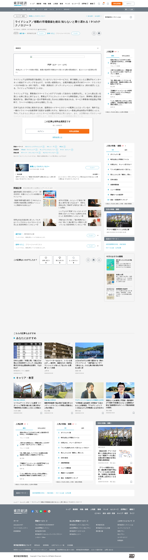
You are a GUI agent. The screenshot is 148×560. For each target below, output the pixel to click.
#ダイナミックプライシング (33, 146)
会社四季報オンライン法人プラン (80, 528)
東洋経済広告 (100, 525)
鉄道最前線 (17, 531)
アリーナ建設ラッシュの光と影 (118, 229)
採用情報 (46, 545)
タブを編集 (130, 9)
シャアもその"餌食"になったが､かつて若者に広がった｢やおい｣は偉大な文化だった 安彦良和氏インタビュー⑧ (73, 213)
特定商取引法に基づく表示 (65, 550)
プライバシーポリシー (40, 550)
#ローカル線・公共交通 (113, 248)
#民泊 (61, 146)
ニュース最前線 (115, 189)
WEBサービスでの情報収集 (22, 550)
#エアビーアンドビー (49, 152)
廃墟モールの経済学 (116, 194)
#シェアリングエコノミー (47, 149)
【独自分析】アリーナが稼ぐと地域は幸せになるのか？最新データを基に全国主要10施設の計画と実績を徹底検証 (107, 455)
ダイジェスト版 (115, 154)
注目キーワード (111, 239)
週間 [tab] (126, 150)
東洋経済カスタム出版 (103, 528)
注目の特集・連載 (112, 209)
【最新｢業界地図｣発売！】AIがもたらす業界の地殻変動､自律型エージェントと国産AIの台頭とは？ (27, 203)
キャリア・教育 (42, 9)
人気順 (55, 3)
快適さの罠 (119, 274)
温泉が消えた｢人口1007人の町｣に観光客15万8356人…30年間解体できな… (120, 61)
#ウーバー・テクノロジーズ (29, 152)
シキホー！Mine (40, 537)
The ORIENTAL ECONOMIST (44, 525)
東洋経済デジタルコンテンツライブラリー (48, 534)
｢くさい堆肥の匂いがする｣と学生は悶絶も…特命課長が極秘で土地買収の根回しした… (121, 102)
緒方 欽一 (23, 33)
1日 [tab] (113, 150)
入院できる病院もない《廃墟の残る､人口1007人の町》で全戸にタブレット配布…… (121, 71)
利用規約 (120, 540)
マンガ (67, 3)
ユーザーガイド (122, 537)
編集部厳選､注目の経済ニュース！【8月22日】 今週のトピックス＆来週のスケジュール (28, 194)
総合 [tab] (112, 55)
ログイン (129, 3)
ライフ (52, 9)
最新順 (39, 3)
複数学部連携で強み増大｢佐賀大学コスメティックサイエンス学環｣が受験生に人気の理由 (58, 405)
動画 (61, 3)
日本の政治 (114, 179)
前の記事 (90, 16)
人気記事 (110, 52)
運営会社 (37, 545)
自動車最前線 (114, 184)
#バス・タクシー (65, 149)
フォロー (41, 33)
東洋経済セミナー (75, 534)
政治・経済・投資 (29, 9)
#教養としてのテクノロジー (37, 16)
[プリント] (99, 33)
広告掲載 (70, 545)
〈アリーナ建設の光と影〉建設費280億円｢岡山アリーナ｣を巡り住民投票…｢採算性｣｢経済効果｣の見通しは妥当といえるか (107, 473)
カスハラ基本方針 (97, 550)
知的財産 (52, 550)
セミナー (75, 3)
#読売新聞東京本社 (112, 244)
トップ (32, 3)
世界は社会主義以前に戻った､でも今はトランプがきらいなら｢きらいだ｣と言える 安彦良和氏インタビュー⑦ (27, 222)
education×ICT (18, 525)
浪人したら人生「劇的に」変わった (121, 174)
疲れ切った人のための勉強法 (124, 261)
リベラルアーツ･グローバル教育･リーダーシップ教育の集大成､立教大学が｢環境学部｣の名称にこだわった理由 (27, 405)
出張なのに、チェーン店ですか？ (121, 164)
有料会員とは (57, 137)
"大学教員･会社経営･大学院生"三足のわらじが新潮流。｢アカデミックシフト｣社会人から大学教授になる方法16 (89, 405)
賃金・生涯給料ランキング (118, 200)
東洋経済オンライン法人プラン (79, 525)
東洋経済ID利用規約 (82, 550)
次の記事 (97, 16)
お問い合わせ (109, 550)
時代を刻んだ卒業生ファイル (119, 159)
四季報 (84, 3)
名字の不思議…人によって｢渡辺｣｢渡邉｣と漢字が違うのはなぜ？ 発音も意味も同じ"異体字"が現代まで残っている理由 (72, 204)
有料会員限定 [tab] (126, 56)
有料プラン (121, 531)
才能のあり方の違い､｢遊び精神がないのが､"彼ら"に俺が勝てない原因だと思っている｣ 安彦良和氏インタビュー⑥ (73, 222)
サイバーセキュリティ (21, 528)
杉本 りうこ (51, 33)
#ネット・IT (50, 146)
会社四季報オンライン (42, 528)
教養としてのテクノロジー (39, 166)
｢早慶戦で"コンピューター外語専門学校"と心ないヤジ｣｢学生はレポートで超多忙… (121, 92)
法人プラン (121, 534)
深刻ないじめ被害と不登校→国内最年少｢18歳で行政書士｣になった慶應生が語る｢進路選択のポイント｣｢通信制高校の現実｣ (120, 404)
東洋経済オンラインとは (113, 17)
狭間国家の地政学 (122, 289)
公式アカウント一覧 (58, 545)
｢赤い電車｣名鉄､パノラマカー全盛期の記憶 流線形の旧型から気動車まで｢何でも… (121, 82)
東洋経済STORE (40, 531)
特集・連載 (47, 3)
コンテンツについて (123, 528)
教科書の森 (99, 531)
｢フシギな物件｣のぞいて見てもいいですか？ (121, 169)
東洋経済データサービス (77, 531)
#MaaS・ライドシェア (28, 149)
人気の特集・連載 (113, 146)
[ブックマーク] (94, 33)
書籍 (91, 3)
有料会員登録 (117, 3)
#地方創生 (123, 244)
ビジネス (18, 9)
